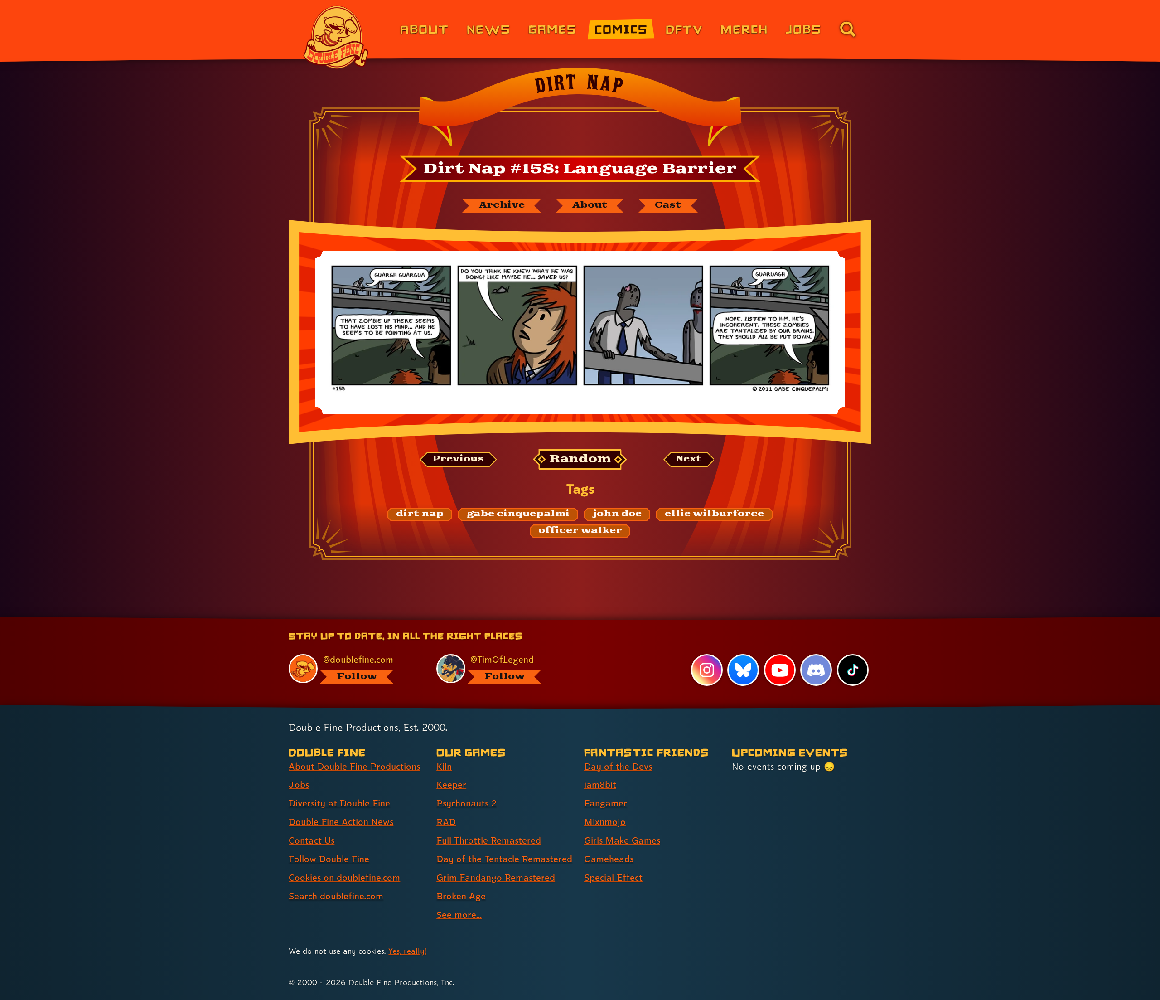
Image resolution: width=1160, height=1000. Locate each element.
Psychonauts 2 (466, 803)
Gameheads (608, 859)
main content (627, 620)
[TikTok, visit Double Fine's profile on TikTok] (853, 670)
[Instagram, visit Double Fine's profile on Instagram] (707, 670)
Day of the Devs (618, 766)
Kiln (444, 766)
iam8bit (600, 784)
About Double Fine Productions (354, 766)
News (489, 28)
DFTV (684, 28)
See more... (459, 914)
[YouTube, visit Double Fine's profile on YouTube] (780, 670)
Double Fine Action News (341, 821)
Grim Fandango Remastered (495, 877)
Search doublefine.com (336, 896)
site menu (570, 620)
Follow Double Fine (329, 859)
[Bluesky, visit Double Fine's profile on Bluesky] (743, 670)
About (424, 28)
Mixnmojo (605, 821)
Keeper (451, 784)
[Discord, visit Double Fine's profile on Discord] (816, 670)
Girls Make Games (622, 840)
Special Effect (613, 877)
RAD (446, 821)
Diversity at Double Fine (339, 803)
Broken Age (461, 896)
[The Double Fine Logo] (336, 37)
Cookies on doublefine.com (344, 877)
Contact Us (311, 840)
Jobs (804, 28)
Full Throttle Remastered (488, 840)
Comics (621, 28)
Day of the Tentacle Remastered (504, 859)
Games (552, 28)
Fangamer (605, 803)
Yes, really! (407, 951)
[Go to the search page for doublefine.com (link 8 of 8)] (848, 29)
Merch (744, 28)
